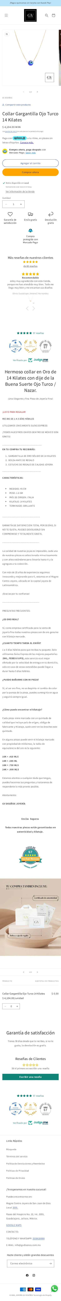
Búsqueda (11, 1149)
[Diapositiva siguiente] (37, 972)
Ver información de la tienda (20, 191)
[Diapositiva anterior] (23, 972)
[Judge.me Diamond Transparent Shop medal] (15, 346)
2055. (15, 1207)
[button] (6, 15)
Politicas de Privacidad (17, 1170)
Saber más (30, 152)
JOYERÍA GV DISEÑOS (24, 1295)
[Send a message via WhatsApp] (54, 1289)
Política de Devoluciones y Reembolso (25, 1163)
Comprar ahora (30, 172)
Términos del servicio (17, 1156)
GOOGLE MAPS (14, 1225)
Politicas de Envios (15, 1178)
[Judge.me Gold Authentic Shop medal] (30, 346)
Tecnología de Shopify (42, 1295)
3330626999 (39, 1238)
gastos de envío (11, 131)
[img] (30, 262)
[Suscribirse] (50, 1263)
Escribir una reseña (30, 1077)
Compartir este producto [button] (18, 104)
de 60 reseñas (30, 266)
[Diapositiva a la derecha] (37, 91)
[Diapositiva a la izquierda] (23, 91)
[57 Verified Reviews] (30, 869)
